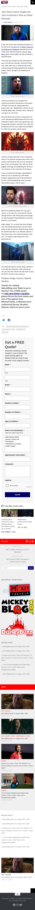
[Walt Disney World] (17, 437)
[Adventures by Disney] (17, 444)
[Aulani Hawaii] (17, 446)
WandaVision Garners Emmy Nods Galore (25, 522)
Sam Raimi (5, 332)
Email (8, 385)
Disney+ (4, 790)
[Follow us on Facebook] (27, 541)
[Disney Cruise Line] (17, 439)
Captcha (8, 480)
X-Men (28, 736)
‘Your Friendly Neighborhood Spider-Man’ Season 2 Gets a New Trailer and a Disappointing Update (15, 667)
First (6, 373)
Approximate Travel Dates (15, 455)
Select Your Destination (14, 430)
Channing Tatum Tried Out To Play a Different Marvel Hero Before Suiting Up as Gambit (7, 524)
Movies (20, 6)
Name (8, 365)
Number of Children (13, 412)
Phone (8, 394)
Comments (9, 464)
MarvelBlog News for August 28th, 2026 (16, 646)
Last (6, 381)
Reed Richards (21, 329)
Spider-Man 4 (20, 736)
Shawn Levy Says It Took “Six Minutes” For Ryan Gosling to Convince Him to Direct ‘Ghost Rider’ (17, 658)
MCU (14, 6)
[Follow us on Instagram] (30, 541)
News (26, 6)
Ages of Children (12, 421)
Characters (6, 6)
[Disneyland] (17, 442)
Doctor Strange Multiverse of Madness (17, 326)
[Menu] (33, 2)
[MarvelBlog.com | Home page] (4, 2)
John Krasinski (6, 329)
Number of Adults (12, 403)
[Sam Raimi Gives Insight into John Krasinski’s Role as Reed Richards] (17, 32)
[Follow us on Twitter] (33, 541)
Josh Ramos (8, 22)
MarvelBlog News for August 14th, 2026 (16, 674)
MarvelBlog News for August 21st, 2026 (16, 651)
